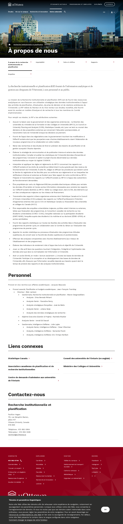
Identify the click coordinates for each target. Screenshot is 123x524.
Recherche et (44, 480)
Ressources (16, 478)
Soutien (14, 482)
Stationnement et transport (73, 465)
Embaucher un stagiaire (16, 473)
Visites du (70, 460)
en (104, 12)
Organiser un (73, 478)
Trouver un (14, 468)
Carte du (70, 470)
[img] (15, 4)
